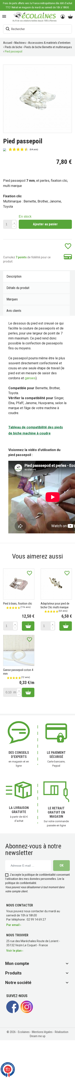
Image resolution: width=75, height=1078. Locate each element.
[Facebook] (12, 1012)
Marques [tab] (12, 299)
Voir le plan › (14, 950)
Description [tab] (13, 276)
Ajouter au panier (45, 224)
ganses (30, 378)
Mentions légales (42, 1032)
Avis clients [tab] (13, 311)
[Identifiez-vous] (63, 16)
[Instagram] (26, 1012)
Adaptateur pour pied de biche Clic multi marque (55, 605)
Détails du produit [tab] (17, 288)
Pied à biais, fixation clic (17, 603)
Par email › (13, 925)
